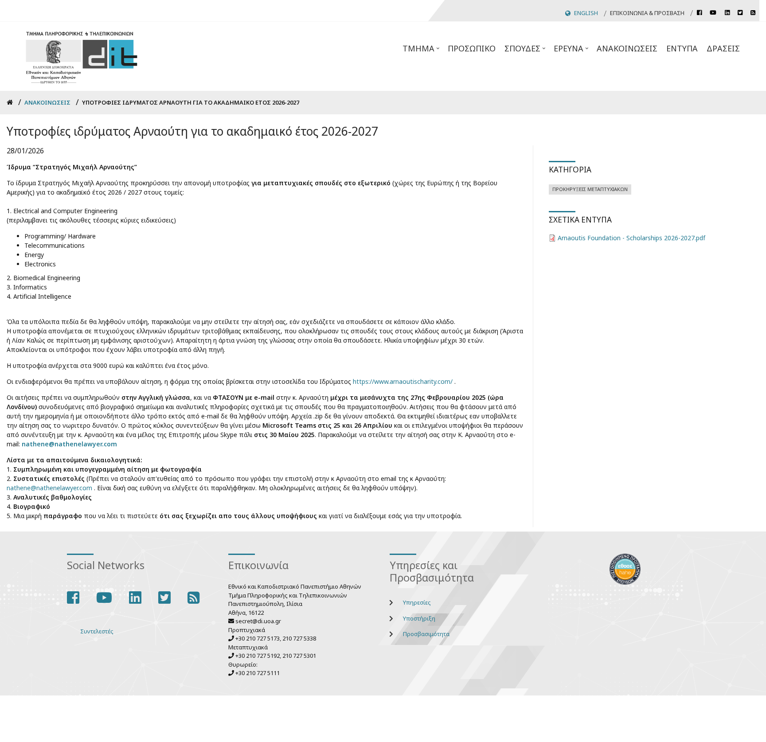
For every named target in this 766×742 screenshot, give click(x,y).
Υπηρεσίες (417, 602)
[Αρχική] (81, 56)
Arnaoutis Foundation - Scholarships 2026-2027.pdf (631, 238)
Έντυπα (682, 48)
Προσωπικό (472, 48)
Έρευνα (572, 51)
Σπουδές (525, 51)
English (586, 13)
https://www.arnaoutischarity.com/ (403, 381)
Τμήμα (422, 51)
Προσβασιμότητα (426, 634)
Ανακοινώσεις (627, 48)
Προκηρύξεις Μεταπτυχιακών (590, 189)
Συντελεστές (96, 631)
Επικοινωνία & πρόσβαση (647, 13)
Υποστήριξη (419, 618)
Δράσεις (723, 48)
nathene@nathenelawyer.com (69, 444)
